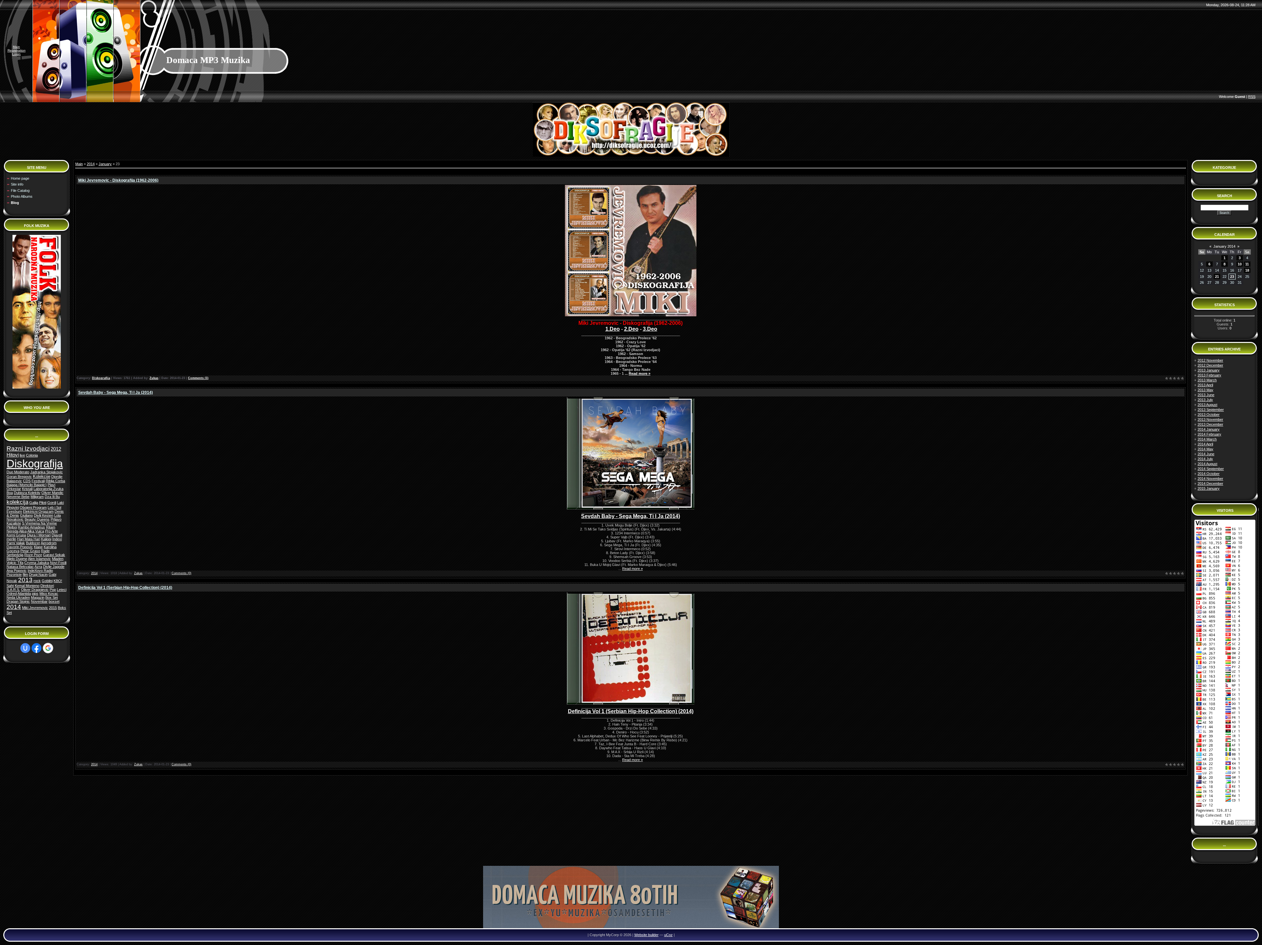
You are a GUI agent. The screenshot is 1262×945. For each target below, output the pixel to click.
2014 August (1207, 464)
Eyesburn (14, 511)
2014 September (1211, 469)
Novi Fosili (58, 563)
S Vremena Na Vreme (39, 523)
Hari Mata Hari (28, 539)
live (22, 455)
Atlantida (24, 594)
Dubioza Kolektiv (27, 493)
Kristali (27, 489)
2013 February (1209, 375)
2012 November (1210, 360)
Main (16, 47)
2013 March (1207, 380)
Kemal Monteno (27, 586)
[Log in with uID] (25, 648)
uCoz (668, 935)
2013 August (1207, 405)
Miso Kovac (48, 594)
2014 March (1207, 439)
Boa (10, 493)
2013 (25, 579)
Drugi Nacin (38, 574)
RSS (1251, 97)
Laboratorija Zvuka (48, 489)
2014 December (1210, 483)
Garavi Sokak (54, 555)
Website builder (646, 935)
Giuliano (26, 515)
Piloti (42, 503)
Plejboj (12, 527)
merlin (11, 539)
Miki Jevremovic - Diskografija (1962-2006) (118, 180)
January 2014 (1224, 246)
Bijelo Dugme (17, 559)
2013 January (1209, 370)
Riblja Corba (55, 481)
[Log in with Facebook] (36, 648)
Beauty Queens (37, 519)
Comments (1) (198, 378)
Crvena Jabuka (36, 563)
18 (1247, 270)
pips (35, 594)
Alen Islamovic (39, 559)
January (105, 164)
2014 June (1206, 454)
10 (1240, 264)
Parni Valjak (16, 543)
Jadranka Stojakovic (46, 472)
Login (16, 54)
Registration (17, 50)
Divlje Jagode (53, 567)
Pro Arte (51, 531)
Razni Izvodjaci (28, 448)
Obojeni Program (33, 507)
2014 (14, 606)
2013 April (1205, 385)
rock (37, 581)
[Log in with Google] (48, 648)
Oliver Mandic (52, 493)
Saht (10, 586)
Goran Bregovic (19, 477)
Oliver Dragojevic (35, 590)
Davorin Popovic (20, 547)
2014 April (1205, 444)
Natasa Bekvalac (20, 567)
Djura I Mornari (39, 535)
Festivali (38, 481)
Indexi (57, 539)
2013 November (1210, 419)
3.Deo (650, 329)
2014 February (1209, 434)
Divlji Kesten (43, 515)
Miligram (37, 497)
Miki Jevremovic (35, 608)
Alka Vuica (35, 531)
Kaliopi (46, 539)
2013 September (1211, 410)
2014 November (1210, 479)
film (25, 574)
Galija (33, 503)
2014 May (1205, 449)
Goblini (47, 581)
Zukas (154, 378)
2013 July (1205, 400)
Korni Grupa (16, 535)
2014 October (1209, 474)
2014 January (1209, 429)
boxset (54, 601)
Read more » (639, 373)
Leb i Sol (54, 507)
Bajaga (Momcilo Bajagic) (27, 485)
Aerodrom (49, 543)
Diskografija (35, 464)
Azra (38, 567)
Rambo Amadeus (31, 527)
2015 (53, 608)
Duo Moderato (18, 472)
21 (1217, 277)
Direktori (47, 586)
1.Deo (612, 329)
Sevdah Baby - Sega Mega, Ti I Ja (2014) (115, 392)
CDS (27, 481)
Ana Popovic (17, 571)
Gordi (51, 503)
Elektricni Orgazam (38, 511)
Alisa (23, 531)
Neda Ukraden (18, 597)
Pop (53, 590)
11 (1247, 264)
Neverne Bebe (18, 497)
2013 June (1206, 395)
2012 (56, 449)
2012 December (1210, 365)
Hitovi (13, 455)
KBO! (58, 581)
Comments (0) (181, 573)
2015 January (1209, 488)
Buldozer (33, 543)
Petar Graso (30, 551)
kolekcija (17, 502)
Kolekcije (41, 476)
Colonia (32, 455)
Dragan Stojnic (18, 601)
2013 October (1209, 414)
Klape (38, 547)
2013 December (1210, 424)
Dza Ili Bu (52, 497)
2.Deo (631, 329)
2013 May (1205, 390)
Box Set (51, 597)
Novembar (39, 601)
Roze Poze (33, 555)
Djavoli (57, 535)
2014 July (1205, 459)
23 (1232, 277)
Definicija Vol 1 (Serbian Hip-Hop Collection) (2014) (125, 587)
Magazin (37, 597)
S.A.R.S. (13, 590)
